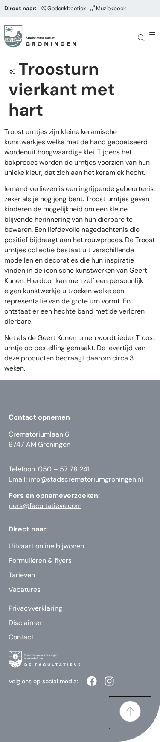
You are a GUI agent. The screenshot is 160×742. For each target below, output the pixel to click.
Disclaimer (25, 622)
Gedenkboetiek (66, 8)
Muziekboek (111, 8)
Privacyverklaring (35, 608)
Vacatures (25, 589)
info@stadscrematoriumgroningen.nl (86, 479)
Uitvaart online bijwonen (46, 546)
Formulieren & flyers (40, 560)
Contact (21, 637)
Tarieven (22, 575)
